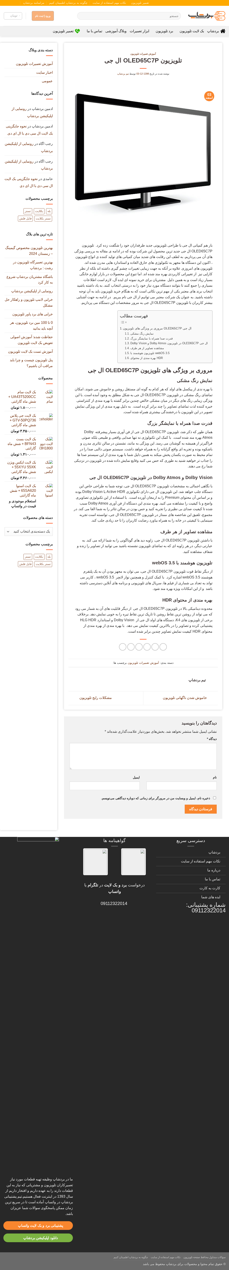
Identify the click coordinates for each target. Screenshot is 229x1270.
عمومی (47, 81)
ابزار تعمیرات (139, 31)
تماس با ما (94, 31)
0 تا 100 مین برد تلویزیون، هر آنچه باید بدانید (31, 325)
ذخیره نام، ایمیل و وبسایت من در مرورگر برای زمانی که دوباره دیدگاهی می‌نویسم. (155, 798)
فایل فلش (25, 218)
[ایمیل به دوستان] (147, 647)
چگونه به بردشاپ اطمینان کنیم (68, 2)
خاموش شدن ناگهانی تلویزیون (185, 698)
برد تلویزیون (164, 31)
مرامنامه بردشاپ (33, 2)
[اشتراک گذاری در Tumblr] (131, 647)
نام (215, 777)
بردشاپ (213, 31)
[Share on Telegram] (122, 647)
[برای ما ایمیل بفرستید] (14, 2)
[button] (13, 15)
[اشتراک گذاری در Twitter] (155, 647)
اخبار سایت (44, 72)
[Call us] (9, 2)
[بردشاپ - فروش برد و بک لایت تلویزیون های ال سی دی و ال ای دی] (207, 16)
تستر (28, 211)
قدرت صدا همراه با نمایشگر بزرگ (151, 338)
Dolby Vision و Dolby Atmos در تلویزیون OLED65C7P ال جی (169, 343)
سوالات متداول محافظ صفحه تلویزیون (204, 1257)
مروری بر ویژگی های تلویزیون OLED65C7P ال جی (157, 328)
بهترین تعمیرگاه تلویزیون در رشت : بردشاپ (33, 265)
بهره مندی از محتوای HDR (146, 358)
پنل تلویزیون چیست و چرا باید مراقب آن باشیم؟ (31, 363)
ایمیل (136, 777)
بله (49, 211)
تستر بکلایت (43, 218)
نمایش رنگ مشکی (142, 333)
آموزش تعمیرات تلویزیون (143, 53)
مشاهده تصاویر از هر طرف (147, 348)
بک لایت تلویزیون (192, 31)
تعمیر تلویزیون (140, 2)
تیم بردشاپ (123, 73)
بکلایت (39, 211)
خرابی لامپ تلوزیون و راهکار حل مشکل (29, 302)
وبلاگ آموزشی (116, 31)
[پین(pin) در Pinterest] (139, 647)
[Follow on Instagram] (18, 2)
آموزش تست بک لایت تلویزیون (30, 351)
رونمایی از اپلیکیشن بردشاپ (32, 291)
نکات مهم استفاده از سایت (109, 2)
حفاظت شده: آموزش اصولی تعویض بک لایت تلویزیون (31, 340)
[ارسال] (81, 16)
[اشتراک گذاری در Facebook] (163, 647)
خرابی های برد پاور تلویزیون (32, 314)
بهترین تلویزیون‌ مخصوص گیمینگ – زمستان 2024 (29, 251)
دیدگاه (212, 739)
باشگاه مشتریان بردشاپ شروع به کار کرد (29, 279)
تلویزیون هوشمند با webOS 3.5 (150, 353)
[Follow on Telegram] (5, 2)
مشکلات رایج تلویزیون (95, 698)
